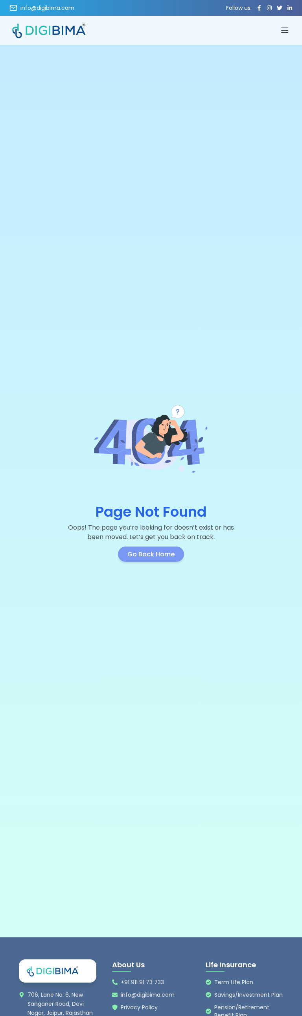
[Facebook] (259, 8)
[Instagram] (269, 8)
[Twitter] (279, 8)
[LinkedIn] (290, 8)
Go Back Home (151, 554)
